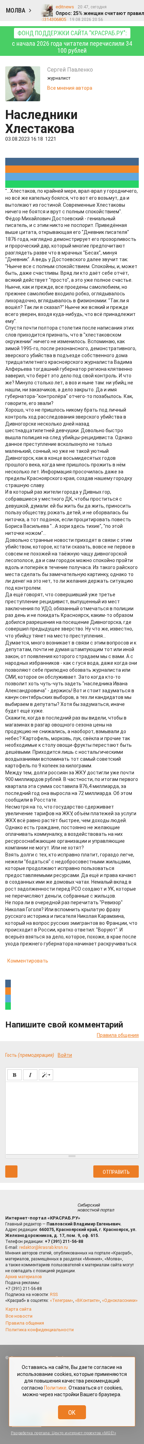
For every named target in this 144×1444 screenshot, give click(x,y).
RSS (54, 1294)
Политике (55, 1388)
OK (71, 1412)
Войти (65, 1055)
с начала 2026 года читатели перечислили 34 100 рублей (72, 41)
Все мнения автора (69, 88)
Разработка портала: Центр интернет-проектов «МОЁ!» (63, 1433)
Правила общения (118, 1035)
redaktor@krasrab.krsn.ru (43, 1247)
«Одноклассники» (120, 1300)
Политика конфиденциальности (40, 1329)
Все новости (19, 1316)
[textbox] (72, 1117)
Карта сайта (18, 1309)
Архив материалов (23, 1276)
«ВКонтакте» (87, 1300)
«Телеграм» (61, 1300)
